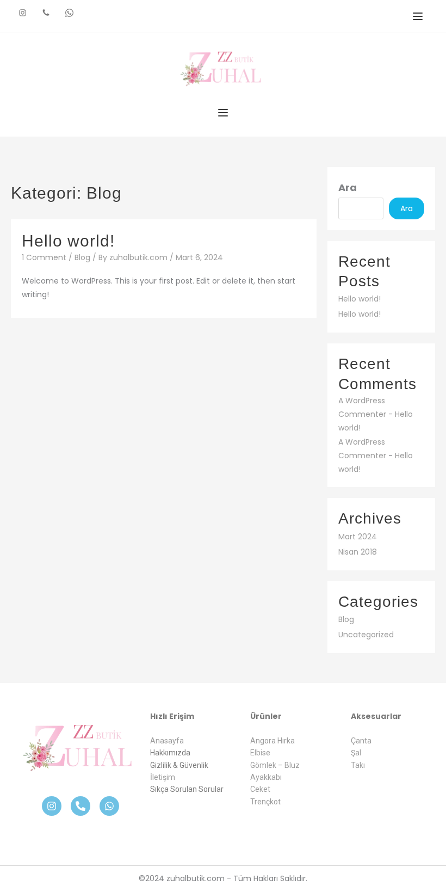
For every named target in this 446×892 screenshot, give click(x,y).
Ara (347, 187)
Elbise (260, 752)
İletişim (162, 777)
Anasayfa (167, 740)
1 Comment (44, 257)
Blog (82, 257)
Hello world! (68, 241)
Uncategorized (366, 634)
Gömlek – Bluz (275, 765)
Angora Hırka (272, 740)
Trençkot (265, 801)
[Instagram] (51, 806)
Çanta (361, 740)
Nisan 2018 (357, 551)
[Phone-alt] (80, 806)
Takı (358, 765)
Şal (356, 752)
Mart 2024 (357, 536)
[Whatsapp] (109, 806)
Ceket (260, 789)
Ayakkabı (266, 777)
